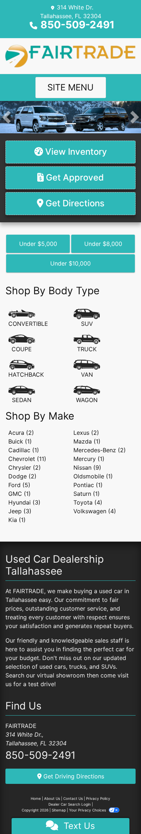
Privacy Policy (98, 798)
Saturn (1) (86, 493)
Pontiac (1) (88, 485)
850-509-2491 (77, 25)
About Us (52, 798)
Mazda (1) (87, 441)
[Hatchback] (26, 369)
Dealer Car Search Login (69, 804)
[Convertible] (28, 318)
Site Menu (70, 87)
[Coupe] (21, 343)
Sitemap (59, 810)
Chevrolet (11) (27, 458)
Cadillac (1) (23, 450)
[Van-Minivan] (86, 369)
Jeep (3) (19, 511)
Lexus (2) (86, 432)
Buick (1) (20, 441)
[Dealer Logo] (70, 55)
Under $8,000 (103, 243)
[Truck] (86, 343)
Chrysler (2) (24, 467)
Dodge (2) (22, 476)
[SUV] (86, 318)
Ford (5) (19, 485)
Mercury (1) (88, 458)
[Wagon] (86, 394)
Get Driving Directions (73, 776)
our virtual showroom (55, 675)
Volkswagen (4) (94, 511)
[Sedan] (21, 394)
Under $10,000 (70, 263)
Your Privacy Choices (88, 810)
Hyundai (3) (24, 502)
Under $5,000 (38, 243)
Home (36, 798)
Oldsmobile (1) (93, 476)
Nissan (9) (87, 467)
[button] (6, 117)
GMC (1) (19, 493)
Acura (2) (21, 432)
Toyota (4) (87, 502)
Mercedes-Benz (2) (99, 450)
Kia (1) (17, 519)
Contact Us (73, 798)
